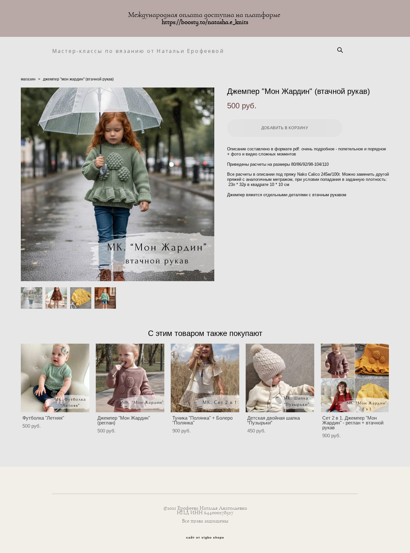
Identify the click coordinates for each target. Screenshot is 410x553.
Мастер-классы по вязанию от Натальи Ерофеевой (104, 51)
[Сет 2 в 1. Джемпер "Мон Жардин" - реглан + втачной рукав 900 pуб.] (355, 378)
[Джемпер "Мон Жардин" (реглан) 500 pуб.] (130, 378)
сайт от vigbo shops (205, 537)
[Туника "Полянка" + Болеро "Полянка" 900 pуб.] (205, 378)
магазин (28, 79)
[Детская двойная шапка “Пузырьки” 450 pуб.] (280, 378)
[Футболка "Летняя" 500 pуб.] (55, 378)
